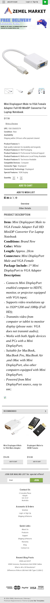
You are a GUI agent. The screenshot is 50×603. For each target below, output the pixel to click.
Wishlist (25, 510)
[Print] (11, 198)
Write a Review (11, 124)
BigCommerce (16, 601)
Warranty (25, 542)
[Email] (8, 198)
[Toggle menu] (3, 3)
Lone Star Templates (37, 601)
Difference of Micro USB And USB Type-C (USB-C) (25, 570)
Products (25, 532)
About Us (25, 529)
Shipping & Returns (25, 516)
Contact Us (25, 548)
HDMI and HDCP (25, 561)
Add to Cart (13, 461)
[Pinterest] (16, 198)
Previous (4, 62)
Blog (25, 545)
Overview (25, 203)
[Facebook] (5, 198)
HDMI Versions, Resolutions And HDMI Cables (25, 564)
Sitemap (27, 598)
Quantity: (7, 178)
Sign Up (35, 2)
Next (46, 62)
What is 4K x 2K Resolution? (25, 567)
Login (28, 2)
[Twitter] (13, 198)
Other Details (25, 208)
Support (25, 536)
